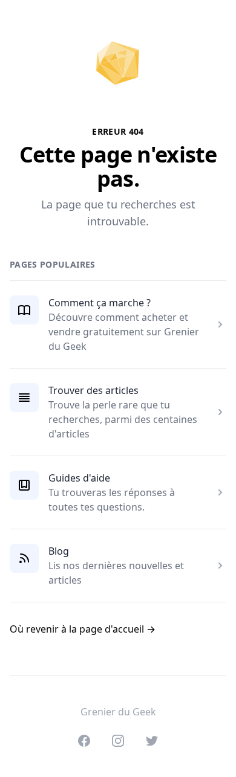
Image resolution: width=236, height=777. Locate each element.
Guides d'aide (79, 478)
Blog (58, 551)
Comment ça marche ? (99, 302)
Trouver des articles (93, 390)
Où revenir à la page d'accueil (83, 629)
